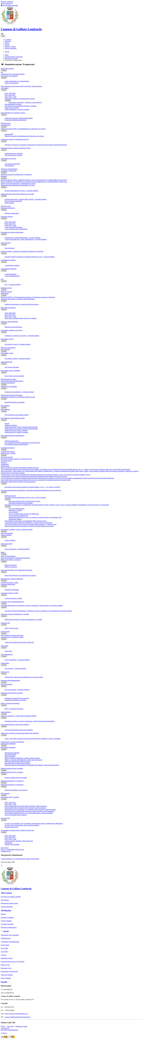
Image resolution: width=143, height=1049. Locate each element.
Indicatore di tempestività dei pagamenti (17, 698)
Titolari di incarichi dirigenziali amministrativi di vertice (18, 185)
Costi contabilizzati (6, 654)
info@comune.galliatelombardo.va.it (16, 1013)
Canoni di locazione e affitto (9, 582)
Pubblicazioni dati (10, 496)
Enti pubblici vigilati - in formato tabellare (17, 358)
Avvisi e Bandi (13, 512)
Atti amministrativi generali (13, 104)
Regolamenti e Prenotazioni (9, 971)
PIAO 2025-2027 (10, 95)
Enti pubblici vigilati (7, 353)
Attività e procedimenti (8, 383)
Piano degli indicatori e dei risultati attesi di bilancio (16, 570)
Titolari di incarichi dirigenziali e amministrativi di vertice (18, 183)
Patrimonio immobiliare (8, 584)
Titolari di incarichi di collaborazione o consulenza (16, 174)
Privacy (3, 1026)
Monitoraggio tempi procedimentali (11, 395)
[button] (8, 39)
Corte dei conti (5, 623)
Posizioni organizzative (8, 208)
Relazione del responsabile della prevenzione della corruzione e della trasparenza (29, 811)
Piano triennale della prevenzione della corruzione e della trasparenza (26, 806)
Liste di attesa (5, 663)
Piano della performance (8, 307)
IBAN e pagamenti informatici (10, 703)
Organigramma (9, 165)
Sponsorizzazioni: (6, 460)
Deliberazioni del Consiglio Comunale (16, 432)
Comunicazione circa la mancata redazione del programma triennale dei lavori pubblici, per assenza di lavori (34, 476)
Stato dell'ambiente (10, 754)
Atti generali (4, 88)
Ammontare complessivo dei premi (11, 330)
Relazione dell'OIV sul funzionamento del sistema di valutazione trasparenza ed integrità (28, 297)
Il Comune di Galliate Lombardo (11, 896)
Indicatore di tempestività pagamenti (12, 693)
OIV (2, 279)
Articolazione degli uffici (8, 158)
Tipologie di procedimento (9, 386)
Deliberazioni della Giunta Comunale (16, 430)
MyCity (4, 1033)
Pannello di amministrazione (9, 1030)
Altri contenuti (5, 793)
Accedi (7, 51)
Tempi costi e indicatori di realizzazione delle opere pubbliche (20, 733)
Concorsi (3, 955)
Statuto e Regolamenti (11, 83)
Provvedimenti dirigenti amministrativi (12, 435)
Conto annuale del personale (13, 227)
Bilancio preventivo (11, 565)
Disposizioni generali (11, 58)
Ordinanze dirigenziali (11, 441)
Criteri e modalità (6, 535)
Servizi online (5, 945)
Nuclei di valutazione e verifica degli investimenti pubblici (18, 716)
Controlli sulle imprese (8, 448)
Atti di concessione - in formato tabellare (17, 549)
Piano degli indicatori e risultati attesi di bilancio (15, 558)
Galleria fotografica (7, 906)
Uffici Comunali (6, 978)
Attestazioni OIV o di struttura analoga (13, 74)
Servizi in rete (5, 672)
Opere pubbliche (6, 712)
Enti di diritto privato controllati (10, 370)
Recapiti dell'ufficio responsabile (15, 402)
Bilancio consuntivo (11, 567)
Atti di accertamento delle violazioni (16, 815)
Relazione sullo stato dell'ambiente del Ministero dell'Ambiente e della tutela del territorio (32, 765)
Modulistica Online (7, 958)
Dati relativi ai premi (7, 339)
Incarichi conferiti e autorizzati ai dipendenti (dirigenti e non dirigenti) (22, 251)
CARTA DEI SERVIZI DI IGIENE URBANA (19, 642)
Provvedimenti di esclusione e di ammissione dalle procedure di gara (25, 521)
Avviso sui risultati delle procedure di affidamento (24, 514)
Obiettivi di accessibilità (12, 844)
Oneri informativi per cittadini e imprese (13, 113)
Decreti (7, 423)
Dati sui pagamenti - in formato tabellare (17, 689)
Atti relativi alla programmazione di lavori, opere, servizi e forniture (25, 497)
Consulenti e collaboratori (9, 170)
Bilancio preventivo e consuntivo (11, 559)
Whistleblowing (6, 851)
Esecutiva (4, 462)
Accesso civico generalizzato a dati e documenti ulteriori (22, 825)
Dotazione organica (7, 216)
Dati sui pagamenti (6, 684)
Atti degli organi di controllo (13, 155)
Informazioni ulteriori (15, 519)
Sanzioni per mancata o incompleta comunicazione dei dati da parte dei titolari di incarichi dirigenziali (36, 145)
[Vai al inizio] (1, 865)
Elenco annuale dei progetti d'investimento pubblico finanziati (20, 467)
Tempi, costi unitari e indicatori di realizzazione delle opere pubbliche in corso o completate (33, 738)
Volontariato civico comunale (10, 935)
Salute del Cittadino (7, 975)
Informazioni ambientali (8, 743)
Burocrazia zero (6, 123)
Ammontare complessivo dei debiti (15, 700)
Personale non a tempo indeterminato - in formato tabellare (22, 237)
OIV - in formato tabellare (13, 284)
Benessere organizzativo (8, 347)
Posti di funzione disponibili (13, 201)
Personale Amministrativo (9, 927)
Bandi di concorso (6, 288)
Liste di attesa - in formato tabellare (15, 668)
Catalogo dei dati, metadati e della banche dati (19, 841)
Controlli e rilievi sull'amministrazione (12, 601)
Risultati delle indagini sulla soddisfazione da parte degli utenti (24, 677)
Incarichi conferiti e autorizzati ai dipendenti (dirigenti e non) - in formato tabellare (30, 257)
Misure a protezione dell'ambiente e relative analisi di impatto (23, 760)
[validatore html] (4, 1037)
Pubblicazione (5, 466)
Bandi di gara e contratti (8, 453)
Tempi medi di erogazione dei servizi (12, 635)
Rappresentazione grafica (8, 379)
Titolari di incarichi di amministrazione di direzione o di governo (24, 136)
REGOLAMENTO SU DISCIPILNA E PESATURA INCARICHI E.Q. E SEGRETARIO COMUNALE (34, 182)
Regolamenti (8, 842)
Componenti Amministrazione (10, 941)
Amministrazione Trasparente (14, 57)
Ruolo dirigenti (9, 203)
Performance (5, 293)
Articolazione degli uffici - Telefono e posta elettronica (25, 102)
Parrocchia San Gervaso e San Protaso (12, 961)
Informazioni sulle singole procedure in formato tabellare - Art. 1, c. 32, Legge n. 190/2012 (32, 487)
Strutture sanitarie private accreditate (12, 768)
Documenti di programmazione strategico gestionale (20, 106)
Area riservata (5, 1028)
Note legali (10, 1026)
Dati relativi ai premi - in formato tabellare (17, 344)
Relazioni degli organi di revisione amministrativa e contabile (23, 619)
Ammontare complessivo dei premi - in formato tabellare (22, 335)
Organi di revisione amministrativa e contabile (15, 614)
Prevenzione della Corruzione (10, 797)
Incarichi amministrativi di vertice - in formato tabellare (21, 190)
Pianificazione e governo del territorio (12, 742)
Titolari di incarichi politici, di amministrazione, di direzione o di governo (23, 129)
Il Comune (7, 893)
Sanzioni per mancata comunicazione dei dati (14, 139)
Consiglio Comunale (7, 924)
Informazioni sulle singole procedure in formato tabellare (18, 481)
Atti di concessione (6, 543)
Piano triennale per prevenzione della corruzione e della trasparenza (21, 86)
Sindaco (3, 914)
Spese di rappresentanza (8, 556)
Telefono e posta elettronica (9, 169)
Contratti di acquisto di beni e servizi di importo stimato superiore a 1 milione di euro (30, 524)
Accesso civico (5, 818)
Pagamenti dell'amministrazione (10, 680)
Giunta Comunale (6, 921)
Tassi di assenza (6, 243)
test (2, 72)
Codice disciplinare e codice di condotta (17, 109)
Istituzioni (7, 910)
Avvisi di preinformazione (17, 508)
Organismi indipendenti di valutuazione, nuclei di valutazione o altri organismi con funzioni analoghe (32, 605)
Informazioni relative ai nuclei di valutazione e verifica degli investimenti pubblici (29, 721)
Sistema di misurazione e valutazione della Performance (18, 299)
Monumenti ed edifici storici (9, 903)
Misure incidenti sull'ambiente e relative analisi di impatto (22, 758)
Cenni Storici (5, 900)
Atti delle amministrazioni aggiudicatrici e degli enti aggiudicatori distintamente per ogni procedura (31, 490)
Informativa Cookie (21, 1026)
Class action (4, 646)
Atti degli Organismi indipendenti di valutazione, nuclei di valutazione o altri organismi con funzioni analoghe (38, 611)
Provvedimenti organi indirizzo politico (13, 418)
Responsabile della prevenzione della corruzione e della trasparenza (25, 808)
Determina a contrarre (15, 510)
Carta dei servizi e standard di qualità (12, 637)
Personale (4, 176)
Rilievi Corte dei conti (11, 628)
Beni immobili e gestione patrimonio (12, 579)
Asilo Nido (4, 951)
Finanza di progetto (7, 457)
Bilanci (3, 552)
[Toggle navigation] (2, 34)
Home (6, 55)
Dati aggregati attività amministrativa (12, 381)
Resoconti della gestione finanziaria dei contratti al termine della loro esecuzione (29, 526)
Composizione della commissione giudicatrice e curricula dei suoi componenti (28, 522)
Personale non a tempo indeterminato (12, 232)
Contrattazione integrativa (9, 269)
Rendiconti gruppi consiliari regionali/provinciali (15, 148)
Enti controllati (5, 349)
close (3, 36)
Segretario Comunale (7, 917)
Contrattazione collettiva (8, 260)
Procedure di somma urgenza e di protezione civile (16, 459)
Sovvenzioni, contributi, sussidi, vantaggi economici (17, 529)
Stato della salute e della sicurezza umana (17, 763)
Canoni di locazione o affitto (9, 593)
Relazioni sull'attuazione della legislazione (17, 761)
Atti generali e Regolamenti (9, 76)
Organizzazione (5, 125)
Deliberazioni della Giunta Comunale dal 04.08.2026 (21, 427)
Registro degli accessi (11, 827)
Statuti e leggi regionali (12, 108)
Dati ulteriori (5, 848)
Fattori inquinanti (10, 756)
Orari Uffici (4, 948)
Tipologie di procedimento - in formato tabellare (19, 392)
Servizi (6, 931)
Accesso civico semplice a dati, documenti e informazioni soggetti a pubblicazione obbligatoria (34, 823)
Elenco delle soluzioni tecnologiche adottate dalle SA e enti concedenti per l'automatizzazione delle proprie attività (36, 480)
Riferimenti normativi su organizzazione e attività (20, 98)
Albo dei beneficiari (7, 533)
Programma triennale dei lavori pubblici (21, 503)
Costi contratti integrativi (12, 276)
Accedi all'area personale (10, 5)
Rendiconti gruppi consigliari (13, 153)
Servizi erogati (5, 631)
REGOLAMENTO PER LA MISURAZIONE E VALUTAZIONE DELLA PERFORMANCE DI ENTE (34, 180)
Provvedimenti (5, 405)
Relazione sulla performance (9, 321)
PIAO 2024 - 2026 (10, 97)
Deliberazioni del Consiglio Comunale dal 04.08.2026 (21, 429)
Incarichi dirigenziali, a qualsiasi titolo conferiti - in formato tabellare (25, 199)
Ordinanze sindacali (11, 425)
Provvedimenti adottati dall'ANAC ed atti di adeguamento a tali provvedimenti (29, 813)
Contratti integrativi (11, 274)
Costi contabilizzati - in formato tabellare (17, 660)
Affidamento (5, 464)
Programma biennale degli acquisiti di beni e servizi (24, 501)
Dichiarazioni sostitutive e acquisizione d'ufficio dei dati (18, 397)
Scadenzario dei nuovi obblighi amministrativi (19, 118)
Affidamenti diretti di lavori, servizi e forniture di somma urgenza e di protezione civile (35, 517)
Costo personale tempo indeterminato (16, 229)
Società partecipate (6, 362)
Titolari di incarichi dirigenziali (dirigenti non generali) (17, 194)
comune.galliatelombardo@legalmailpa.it (17, 1017)
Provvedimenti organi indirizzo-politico (17, 415)
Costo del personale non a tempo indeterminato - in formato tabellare (26, 239)
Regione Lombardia (7, 1)
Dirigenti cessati (6, 206)
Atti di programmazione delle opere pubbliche (15, 724)
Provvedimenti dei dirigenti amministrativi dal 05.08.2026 (22, 442)
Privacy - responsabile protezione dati (12, 849)
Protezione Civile (6, 968)
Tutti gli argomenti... (11, 48)
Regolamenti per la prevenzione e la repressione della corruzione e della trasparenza (30, 809)
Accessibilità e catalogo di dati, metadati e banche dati (17, 830)
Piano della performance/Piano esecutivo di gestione (21, 318)
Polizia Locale (5, 965)
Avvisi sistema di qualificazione (18, 515)
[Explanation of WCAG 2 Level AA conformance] (11, 1037)
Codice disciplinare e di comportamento (17, 81)
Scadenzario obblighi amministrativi (16, 120)
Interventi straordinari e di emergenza (12, 781)
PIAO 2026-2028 (10, 93)
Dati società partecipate (12, 367)
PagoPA (4, 982)
